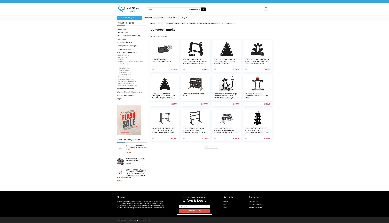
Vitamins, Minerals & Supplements (129, 92)
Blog (183, 17)
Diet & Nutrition (122, 32)
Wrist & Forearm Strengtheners (127, 85)
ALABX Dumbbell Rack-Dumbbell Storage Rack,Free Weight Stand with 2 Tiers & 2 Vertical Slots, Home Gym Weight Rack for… (195, 63)
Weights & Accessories (125, 95)
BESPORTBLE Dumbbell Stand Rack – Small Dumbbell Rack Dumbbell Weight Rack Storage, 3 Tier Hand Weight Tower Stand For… (257, 63)
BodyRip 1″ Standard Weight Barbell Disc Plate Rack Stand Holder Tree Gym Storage (225, 97)
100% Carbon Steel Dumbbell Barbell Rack (161, 60)
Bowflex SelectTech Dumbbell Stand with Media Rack (256, 96)
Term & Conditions (255, 204)
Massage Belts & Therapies (127, 46)
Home (152, 23)
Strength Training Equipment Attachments (131, 61)
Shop (160, 23)
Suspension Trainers (124, 77)
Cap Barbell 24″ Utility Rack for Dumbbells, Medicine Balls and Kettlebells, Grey (163, 130)
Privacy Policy (253, 202)
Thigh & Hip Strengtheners (126, 79)
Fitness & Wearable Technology (129, 36)
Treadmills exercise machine (127, 81)
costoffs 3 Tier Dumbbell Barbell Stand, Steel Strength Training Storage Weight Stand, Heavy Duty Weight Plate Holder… (194, 132)
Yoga (119, 99)
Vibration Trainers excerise (126, 83)
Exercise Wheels (124, 70)
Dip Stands (122, 66)
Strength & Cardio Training (127, 52)
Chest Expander (124, 64)
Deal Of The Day (172, 17)
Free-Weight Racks (125, 72)
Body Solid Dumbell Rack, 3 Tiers (194, 95)
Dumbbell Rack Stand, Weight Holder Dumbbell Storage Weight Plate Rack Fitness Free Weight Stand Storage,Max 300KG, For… (225, 132)
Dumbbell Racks (124, 68)
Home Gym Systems (125, 42)
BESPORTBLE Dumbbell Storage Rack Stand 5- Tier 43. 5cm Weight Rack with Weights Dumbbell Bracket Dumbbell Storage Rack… (163, 98)
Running (120, 59)
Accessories (121, 29)
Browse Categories (128, 17)
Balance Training (123, 55)
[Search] (203, 9)
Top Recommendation (153, 17)
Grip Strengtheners (125, 74)
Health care (121, 39)
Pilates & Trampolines (125, 49)
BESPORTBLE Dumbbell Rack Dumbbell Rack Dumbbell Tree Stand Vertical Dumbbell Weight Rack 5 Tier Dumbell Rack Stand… (225, 63)
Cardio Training (123, 57)
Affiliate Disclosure (255, 207)
